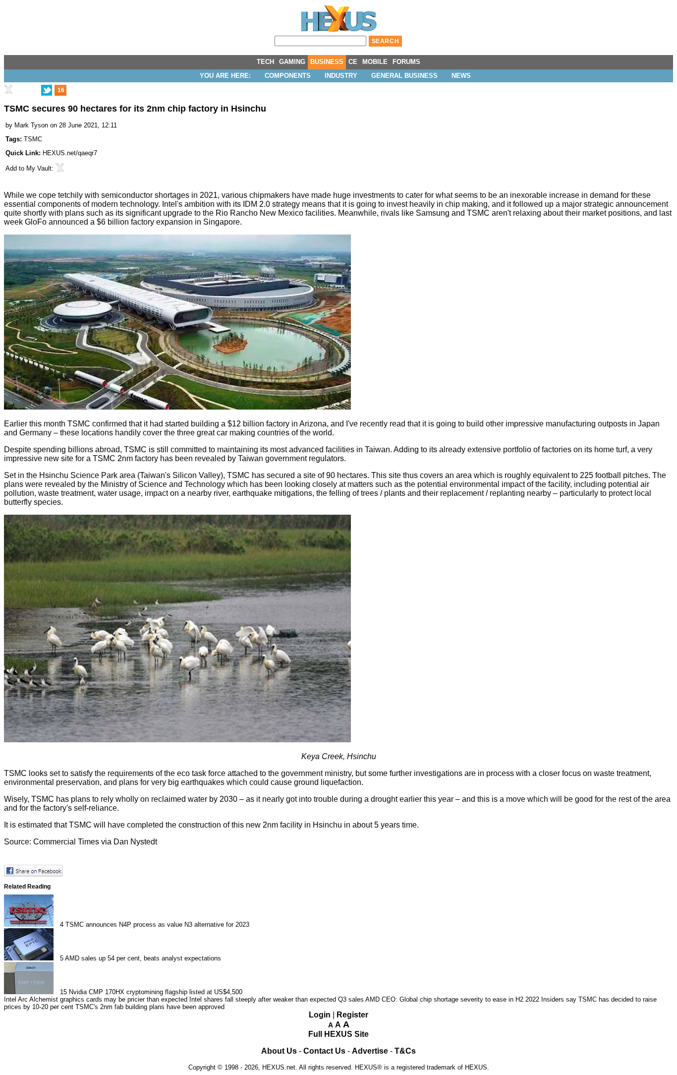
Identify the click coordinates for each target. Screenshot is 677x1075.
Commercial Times (66, 841)
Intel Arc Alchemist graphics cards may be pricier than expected (95, 999)
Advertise (370, 1051)
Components (288, 75)
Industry (341, 75)
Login (320, 1015)
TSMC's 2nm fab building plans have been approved (150, 1007)
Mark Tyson (31, 125)
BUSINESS (326, 61)
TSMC (33, 139)
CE (352, 61)
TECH (265, 61)
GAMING (292, 61)
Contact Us (324, 1051)
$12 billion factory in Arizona (277, 423)
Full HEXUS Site (338, 1034)
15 (63, 992)
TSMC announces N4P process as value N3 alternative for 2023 (157, 924)
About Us (279, 1051)
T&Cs (405, 1051)
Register (352, 1015)
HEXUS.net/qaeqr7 (70, 153)
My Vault (39, 168)
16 (60, 90)
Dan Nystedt (135, 841)
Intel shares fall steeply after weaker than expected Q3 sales (276, 999)
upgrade (177, 213)
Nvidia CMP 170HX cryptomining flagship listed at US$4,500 (155, 992)
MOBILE (375, 61)
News (461, 75)
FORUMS (406, 61)
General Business (404, 75)
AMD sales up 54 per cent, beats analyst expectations (143, 958)
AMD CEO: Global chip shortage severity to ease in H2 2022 (452, 999)
